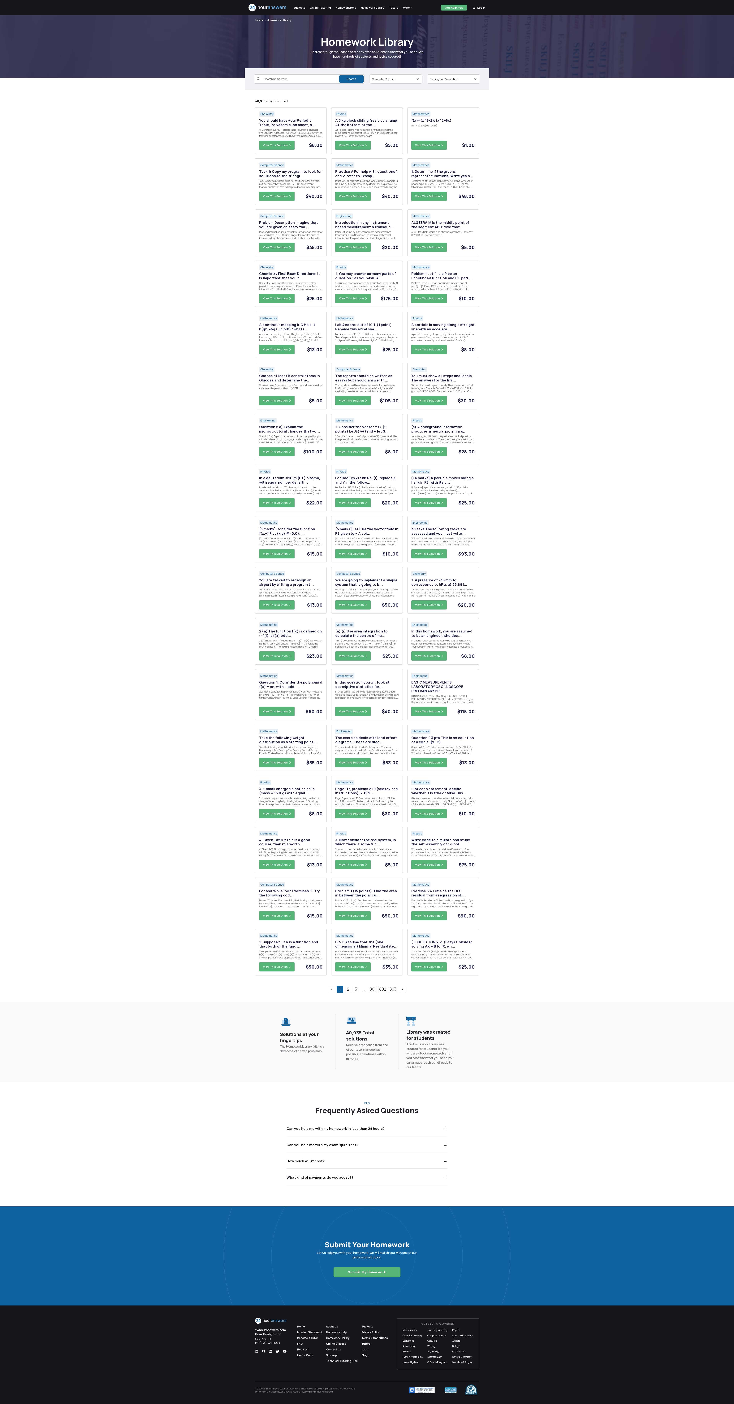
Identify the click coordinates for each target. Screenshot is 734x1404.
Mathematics (410, 1330)
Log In (365, 1349)
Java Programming (437, 1330)
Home (259, 20)
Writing (431, 1346)
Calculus (432, 1340)
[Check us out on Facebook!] (263, 1351)
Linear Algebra (410, 1362)
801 (373, 989)
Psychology (433, 1351)
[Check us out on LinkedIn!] (270, 1351)
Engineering (458, 1351)
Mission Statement (309, 1332)
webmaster (277, 1391)
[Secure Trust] (451, 1390)
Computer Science (436, 1335)
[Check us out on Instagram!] (256, 1351)
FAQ (300, 1343)
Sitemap (331, 1355)
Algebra (456, 1340)
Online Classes (336, 1343)
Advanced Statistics (462, 1335)
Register (303, 1349)
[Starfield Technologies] (422, 1390)
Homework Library (279, 20)
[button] (407, 8)
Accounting (409, 1346)
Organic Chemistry (412, 1335)
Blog (364, 1355)
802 (382, 989)
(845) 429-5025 (270, 1343)
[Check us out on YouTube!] (285, 1351)
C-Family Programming (439, 1362)
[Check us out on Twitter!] (277, 1351)
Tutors (365, 1343)
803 (393, 989)
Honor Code (305, 1355)
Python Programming (414, 1356)
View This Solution (275, 145)
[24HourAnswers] (267, 7)
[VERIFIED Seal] (471, 1390)
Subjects (367, 1326)
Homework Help (336, 1332)
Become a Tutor (307, 1338)
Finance (407, 1351)
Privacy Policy (370, 1332)
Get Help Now (454, 7)
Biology (456, 1346)
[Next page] (402, 989)
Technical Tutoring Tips (342, 1361)
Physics (456, 1330)
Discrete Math (434, 1356)
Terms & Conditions (374, 1338)
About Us (332, 1326)
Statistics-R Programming (465, 1362)
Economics (408, 1340)
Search (351, 79)
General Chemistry (462, 1356)
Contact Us (333, 1349)
